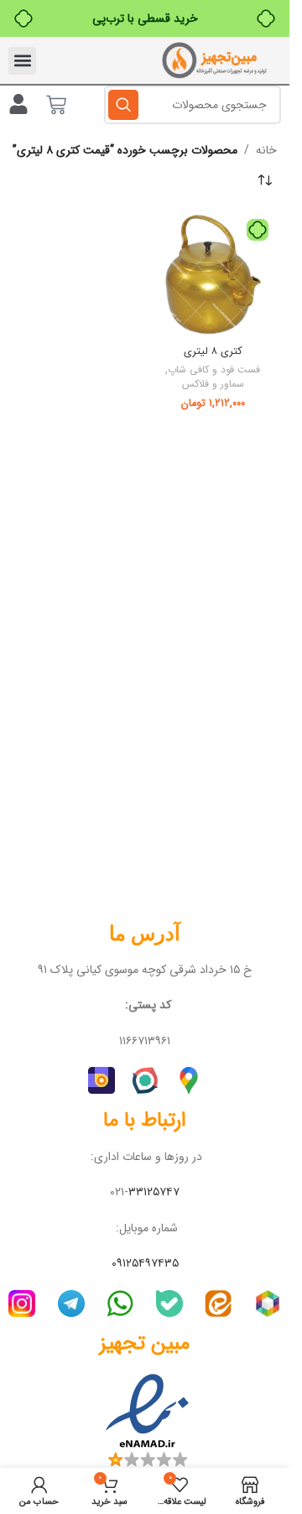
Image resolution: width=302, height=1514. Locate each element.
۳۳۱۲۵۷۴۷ (154, 1192)
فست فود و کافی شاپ (214, 369)
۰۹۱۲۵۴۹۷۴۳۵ (145, 1263)
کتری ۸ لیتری (213, 351)
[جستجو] (123, 105)
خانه (266, 150)
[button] (22, 61)
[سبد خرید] (56, 105)
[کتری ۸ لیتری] (213, 275)
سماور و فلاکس (213, 384)
